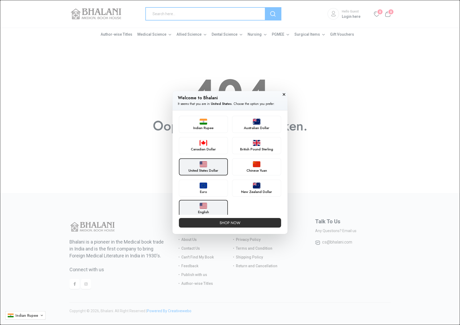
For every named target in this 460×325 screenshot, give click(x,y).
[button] (25, 315)
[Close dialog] (284, 94)
